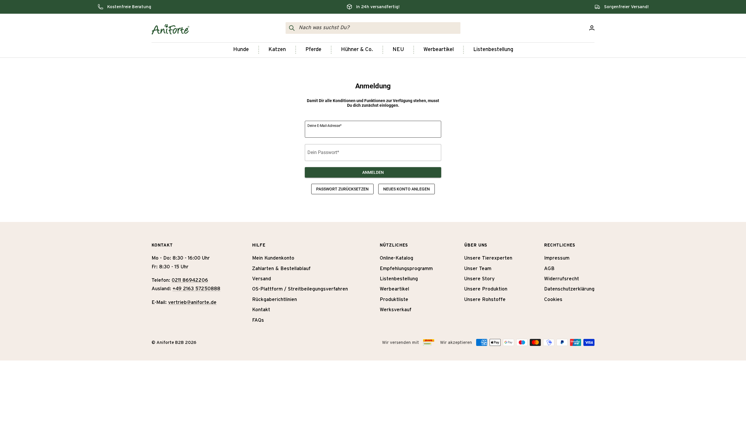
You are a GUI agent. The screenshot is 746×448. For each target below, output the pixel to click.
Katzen (277, 49)
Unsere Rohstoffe (485, 299)
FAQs (258, 320)
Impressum (556, 258)
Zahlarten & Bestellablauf (281, 268)
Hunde (241, 49)
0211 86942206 (190, 280)
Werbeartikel (438, 49)
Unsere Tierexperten (488, 258)
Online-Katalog (396, 258)
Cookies (553, 299)
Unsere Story (479, 278)
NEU (398, 49)
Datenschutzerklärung (569, 288)
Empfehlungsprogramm (406, 268)
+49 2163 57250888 (196, 288)
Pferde (313, 49)
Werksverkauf (395, 309)
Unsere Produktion (485, 288)
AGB (549, 268)
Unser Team (477, 268)
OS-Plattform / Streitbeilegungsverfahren (300, 288)
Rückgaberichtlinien (274, 299)
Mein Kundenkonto (273, 258)
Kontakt (261, 309)
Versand (261, 278)
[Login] (591, 27)
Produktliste (394, 299)
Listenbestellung (493, 49)
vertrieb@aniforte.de (192, 302)
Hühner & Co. (357, 49)
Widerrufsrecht (561, 278)
